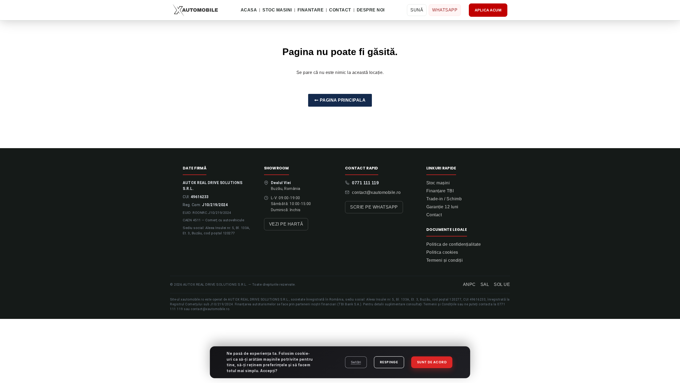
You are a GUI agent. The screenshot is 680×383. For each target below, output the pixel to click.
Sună (416, 10)
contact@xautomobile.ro (376, 192)
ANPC (469, 284)
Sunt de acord (432, 362)
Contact (340, 10)
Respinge (389, 362)
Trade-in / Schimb (444, 199)
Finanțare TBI (440, 191)
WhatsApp (444, 10)
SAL (485, 284)
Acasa (249, 10)
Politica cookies (442, 252)
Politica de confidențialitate (453, 244)
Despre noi (371, 10)
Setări (356, 362)
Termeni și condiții (444, 260)
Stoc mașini (438, 183)
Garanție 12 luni (442, 207)
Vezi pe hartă (286, 224)
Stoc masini (277, 10)
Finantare (311, 10)
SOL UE (502, 284)
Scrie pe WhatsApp (374, 207)
